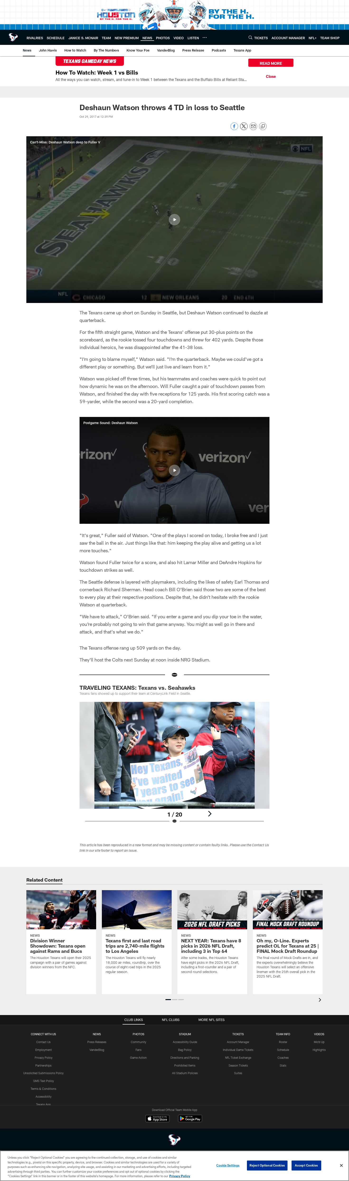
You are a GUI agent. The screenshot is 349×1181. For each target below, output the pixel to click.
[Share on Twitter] (244, 129)
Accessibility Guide (185, 1042)
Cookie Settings (228, 1165)
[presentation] (321, 1000)
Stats (283, 1065)
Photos (138, 1034)
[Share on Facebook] (234, 129)
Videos (319, 1034)
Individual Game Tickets (238, 1049)
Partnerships (43, 1065)
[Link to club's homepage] (13, 37)
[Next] (209, 814)
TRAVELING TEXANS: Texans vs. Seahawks (137, 687)
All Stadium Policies (185, 1073)
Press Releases (96, 1042)
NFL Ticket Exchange (238, 1057)
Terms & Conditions (43, 1088)
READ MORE (271, 63)
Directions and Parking (184, 1057)
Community (138, 1042)
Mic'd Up (319, 1042)
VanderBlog (97, 1049)
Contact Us (43, 1042)
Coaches (283, 1057)
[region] (174, 1166)
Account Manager (238, 1042)
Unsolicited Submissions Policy (43, 1073)
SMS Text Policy (43, 1080)
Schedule (283, 1049)
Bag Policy (185, 1049)
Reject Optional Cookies (267, 1165)
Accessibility (44, 1096)
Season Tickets (238, 1065)
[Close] (270, 76)
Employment (43, 1049)
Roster (283, 1042)
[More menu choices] (205, 37)
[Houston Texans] (174, 1140)
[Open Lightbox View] (174, 766)
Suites (238, 1073)
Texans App (43, 1104)
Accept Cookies (306, 1165)
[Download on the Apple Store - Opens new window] (157, 1119)
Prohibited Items (184, 1065)
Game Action (138, 1057)
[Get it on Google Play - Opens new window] (190, 1121)
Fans (138, 1049)
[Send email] (253, 129)
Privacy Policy (43, 1057)
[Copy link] (263, 127)
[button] (174, 219)
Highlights (319, 1049)
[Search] (250, 37)
